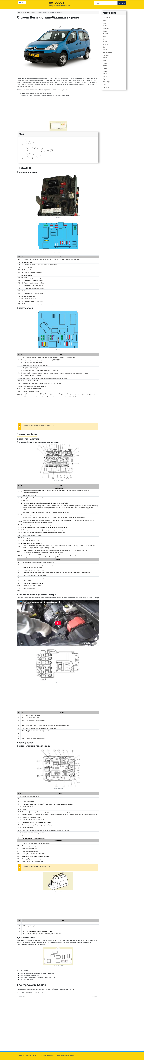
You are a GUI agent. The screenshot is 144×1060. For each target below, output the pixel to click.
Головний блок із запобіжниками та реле (40, 149)
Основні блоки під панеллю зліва (38, 155)
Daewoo (105, 34)
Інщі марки (106, 87)
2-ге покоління (27, 145)
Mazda (105, 50)
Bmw (104, 23)
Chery (104, 26)
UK (22, 2)
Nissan (105, 58)
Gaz (104, 39)
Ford (104, 36)
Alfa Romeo (106, 18)
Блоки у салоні (29, 153)
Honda (105, 42)
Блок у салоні (29, 143)
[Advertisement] (58, 109)
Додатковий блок (33, 157)
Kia (104, 47)
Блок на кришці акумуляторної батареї (40, 151)
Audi (104, 20)
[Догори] (141, 1057)
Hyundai (105, 44)
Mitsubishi (106, 55)
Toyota (105, 76)
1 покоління (25, 139)
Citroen (105, 31)
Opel (104, 60)
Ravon (105, 66)
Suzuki (105, 74)
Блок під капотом (30, 141)
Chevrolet (106, 28)
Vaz (104, 79)
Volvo (104, 84)
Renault (105, 68)
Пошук (122, 3)
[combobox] (106, 3)
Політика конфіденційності (65, 1055)
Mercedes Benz (107, 52)
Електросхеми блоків (29, 159)
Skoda (105, 71)
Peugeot (105, 63)
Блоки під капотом (31, 147)
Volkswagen (106, 82)
